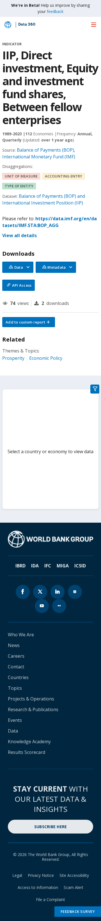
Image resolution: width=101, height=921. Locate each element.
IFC (47, 566)
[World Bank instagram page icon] (75, 591)
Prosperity (13, 358)
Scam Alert (73, 887)
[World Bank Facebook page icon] (23, 591)
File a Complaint (50, 899)
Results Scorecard (26, 752)
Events (15, 720)
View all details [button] (19, 235)
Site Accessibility (74, 875)
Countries (18, 677)
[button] (28, 322)
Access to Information (38, 887)
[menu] (94, 24)
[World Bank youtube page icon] (42, 606)
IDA (35, 566)
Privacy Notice (41, 875)
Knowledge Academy (29, 741)
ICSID (80, 566)
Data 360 (26, 25)
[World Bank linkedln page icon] (57, 591)
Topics (15, 688)
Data (13, 731)
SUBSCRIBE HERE (50, 826)
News (14, 645)
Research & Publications (33, 709)
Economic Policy (45, 358)
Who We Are (21, 635)
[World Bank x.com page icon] (40, 591)
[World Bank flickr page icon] (59, 606)
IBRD (20, 566)
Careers (16, 656)
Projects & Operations (31, 699)
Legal (17, 875)
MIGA (63, 566)
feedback (55, 11)
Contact (16, 667)
